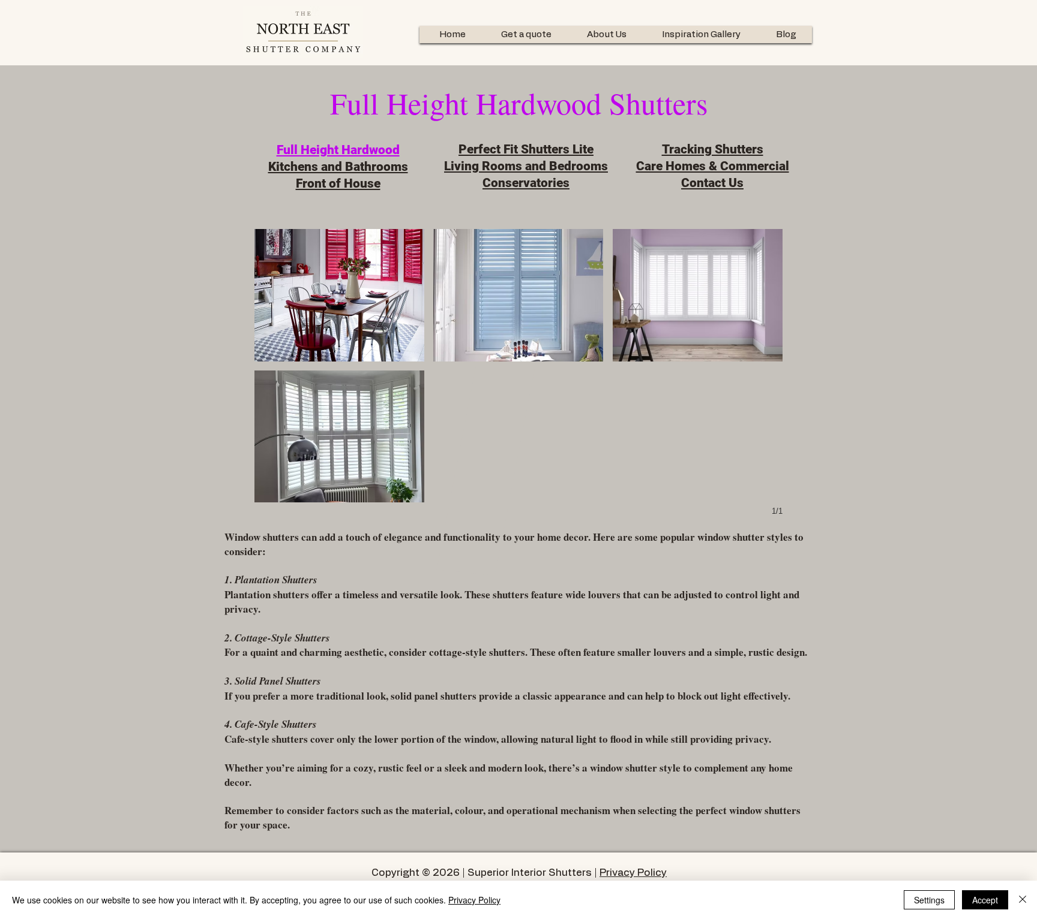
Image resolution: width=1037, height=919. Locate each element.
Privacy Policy (633, 872)
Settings (929, 900)
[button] (339, 295)
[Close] (1022, 899)
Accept (985, 900)
